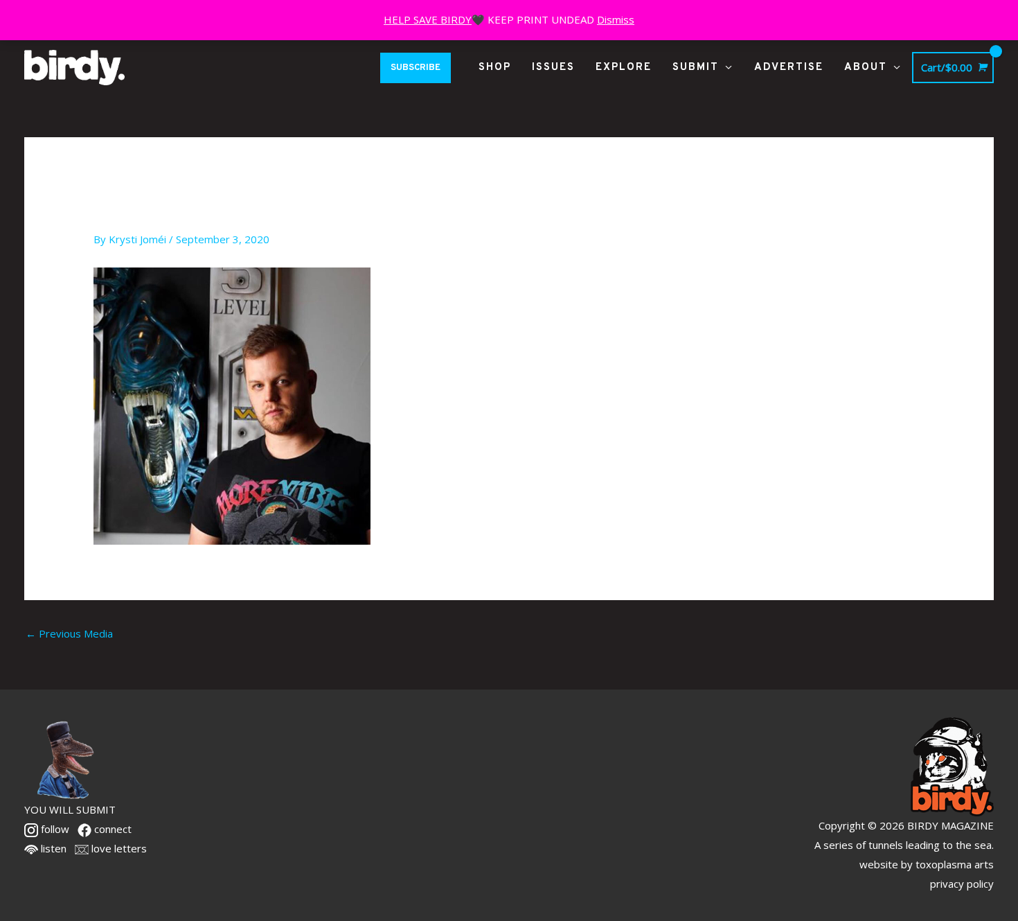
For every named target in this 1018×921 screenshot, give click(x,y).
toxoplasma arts (955, 864)
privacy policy (962, 884)
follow (53, 829)
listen (52, 848)
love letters (118, 848)
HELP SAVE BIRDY (428, 19)
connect (111, 829)
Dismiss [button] (615, 19)
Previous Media (69, 633)
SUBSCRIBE (415, 67)
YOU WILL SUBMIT (70, 809)
